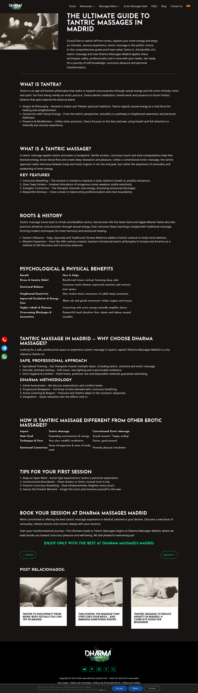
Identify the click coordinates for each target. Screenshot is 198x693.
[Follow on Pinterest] (91, 669)
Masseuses (86, 6)
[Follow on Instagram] (99, 669)
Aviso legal (63, 682)
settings (102, 690)
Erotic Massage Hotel (135, 6)
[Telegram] (4, 348)
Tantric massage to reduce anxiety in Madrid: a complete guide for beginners (152, 618)
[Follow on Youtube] (84, 669)
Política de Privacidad (80, 682)
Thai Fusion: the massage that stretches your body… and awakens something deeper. (99, 616)
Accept (119, 688)
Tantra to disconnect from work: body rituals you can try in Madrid (42, 616)
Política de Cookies (131, 682)
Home (72, 6)
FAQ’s (154, 6)
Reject (136, 688)
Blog (163, 6)
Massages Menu (108, 6)
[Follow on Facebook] (106, 669)
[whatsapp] (4, 357)
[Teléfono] (4, 340)
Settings (152, 688)
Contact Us (176, 6)
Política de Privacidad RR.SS (106, 682)
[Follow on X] (113, 669)
